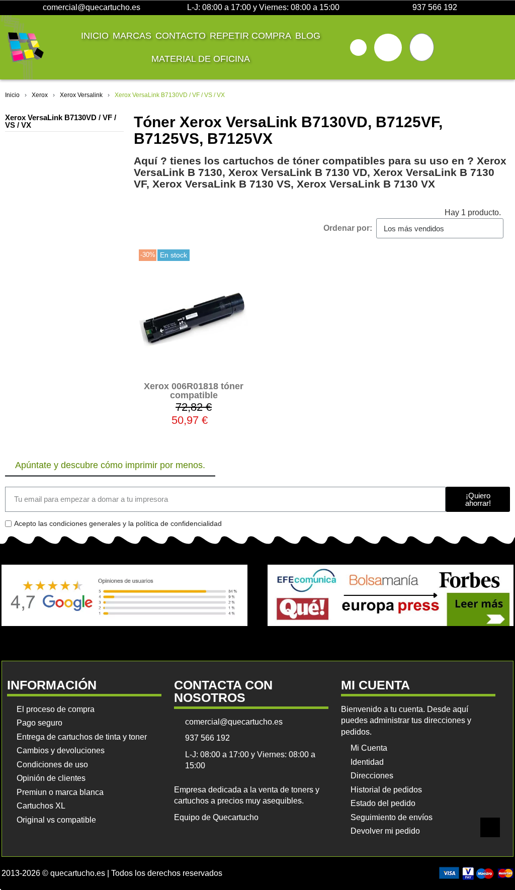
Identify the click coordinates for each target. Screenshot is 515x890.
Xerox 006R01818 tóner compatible (193, 390)
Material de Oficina (200, 59)
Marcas (132, 36)
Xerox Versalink (81, 95)
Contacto (180, 36)
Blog (307, 36)
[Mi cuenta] (388, 47)
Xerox (40, 95)
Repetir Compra (250, 36)
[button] (358, 47)
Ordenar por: (347, 228)
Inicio (95, 36)
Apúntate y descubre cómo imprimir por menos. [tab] (110, 465)
